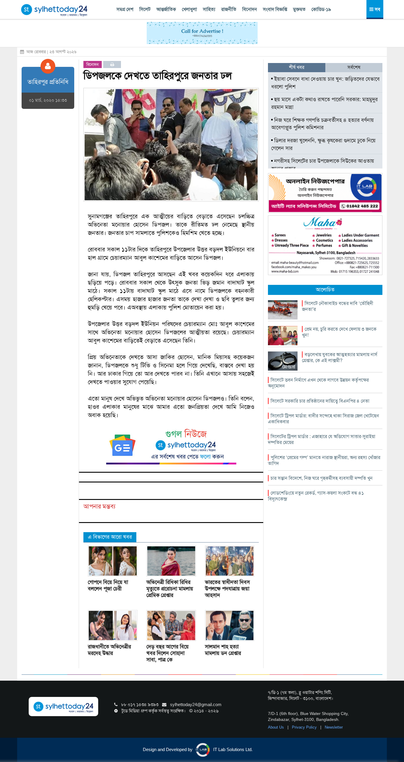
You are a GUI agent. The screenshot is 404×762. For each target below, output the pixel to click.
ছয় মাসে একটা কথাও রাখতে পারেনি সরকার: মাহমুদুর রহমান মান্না (324, 103)
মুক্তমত (299, 9)
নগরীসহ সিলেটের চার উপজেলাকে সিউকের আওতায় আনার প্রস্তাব (322, 164)
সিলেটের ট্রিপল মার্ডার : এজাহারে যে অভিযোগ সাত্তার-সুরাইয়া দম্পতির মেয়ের (321, 439)
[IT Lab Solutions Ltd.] (325, 193)
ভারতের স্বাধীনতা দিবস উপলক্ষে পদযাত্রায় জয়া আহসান (227, 589)
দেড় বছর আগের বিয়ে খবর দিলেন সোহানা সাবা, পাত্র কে (167, 653)
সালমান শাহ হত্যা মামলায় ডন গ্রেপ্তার (223, 650)
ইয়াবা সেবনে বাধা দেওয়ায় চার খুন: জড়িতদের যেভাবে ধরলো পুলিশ (325, 82)
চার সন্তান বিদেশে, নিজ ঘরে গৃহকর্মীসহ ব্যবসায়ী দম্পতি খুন (322, 478)
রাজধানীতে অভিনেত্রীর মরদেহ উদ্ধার (109, 650)
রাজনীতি (228, 9)
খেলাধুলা (189, 9)
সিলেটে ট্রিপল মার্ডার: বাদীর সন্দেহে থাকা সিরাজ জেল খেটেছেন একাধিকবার (323, 419)
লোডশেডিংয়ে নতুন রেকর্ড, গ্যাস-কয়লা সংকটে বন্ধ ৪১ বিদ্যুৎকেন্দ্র (316, 496)
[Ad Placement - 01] (202, 32)
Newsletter (334, 727)
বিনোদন (249, 9)
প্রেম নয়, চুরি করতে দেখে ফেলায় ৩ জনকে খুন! (339, 332)
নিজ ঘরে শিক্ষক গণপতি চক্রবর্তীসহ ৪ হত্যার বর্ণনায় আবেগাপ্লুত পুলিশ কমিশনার (322, 124)
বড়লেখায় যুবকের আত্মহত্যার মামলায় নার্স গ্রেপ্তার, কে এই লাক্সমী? (339, 357)
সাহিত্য (209, 9)
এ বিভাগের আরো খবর (110, 536)
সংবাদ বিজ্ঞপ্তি (275, 9)
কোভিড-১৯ (321, 9)
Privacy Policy (305, 727)
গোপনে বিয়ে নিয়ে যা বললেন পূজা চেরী (108, 585)
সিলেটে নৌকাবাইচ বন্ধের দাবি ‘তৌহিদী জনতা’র (337, 306)
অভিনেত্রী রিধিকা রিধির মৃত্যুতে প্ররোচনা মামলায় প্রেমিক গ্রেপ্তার (169, 589)
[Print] (112, 64)
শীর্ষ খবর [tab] (296, 67)
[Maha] (325, 245)
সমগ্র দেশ (125, 9)
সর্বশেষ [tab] (354, 67)
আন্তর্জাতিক (166, 9)
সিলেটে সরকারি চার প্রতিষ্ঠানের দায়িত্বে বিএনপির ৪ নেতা (320, 401)
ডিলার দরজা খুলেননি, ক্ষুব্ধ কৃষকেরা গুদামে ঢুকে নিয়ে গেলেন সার (323, 144)
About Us (276, 727)
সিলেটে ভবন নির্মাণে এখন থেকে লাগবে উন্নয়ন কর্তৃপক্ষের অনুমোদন (318, 383)
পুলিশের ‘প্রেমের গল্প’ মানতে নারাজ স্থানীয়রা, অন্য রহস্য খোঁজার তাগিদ (324, 460)
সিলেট (145, 9)
